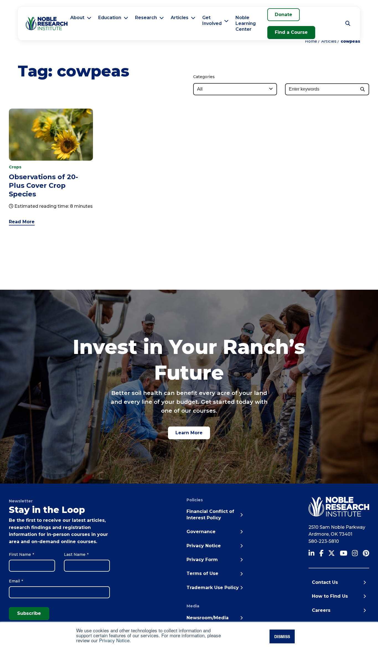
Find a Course (291, 32)
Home (311, 41)
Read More (22, 221)
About (77, 17)
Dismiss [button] (282, 636)
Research (146, 17)
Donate (283, 14)
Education (109, 17)
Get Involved (212, 20)
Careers (321, 610)
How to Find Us (330, 596)
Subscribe (29, 613)
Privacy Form (202, 559)
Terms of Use (202, 573)
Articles (179, 17)
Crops (15, 167)
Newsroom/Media (208, 617)
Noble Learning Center (245, 23)
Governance (201, 531)
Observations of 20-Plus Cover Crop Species (43, 185)
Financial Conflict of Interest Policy (210, 514)
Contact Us (325, 582)
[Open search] (348, 23)
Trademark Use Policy (213, 587)
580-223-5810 (324, 541)
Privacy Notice (114, 640)
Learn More (189, 432)
